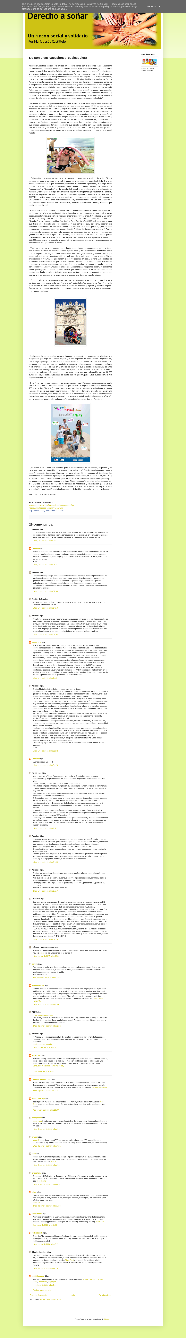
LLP (98, 1279)
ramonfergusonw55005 (41, 1079)
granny (35, 1137)
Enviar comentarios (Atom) (50, 1299)
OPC (102, 1279)
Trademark (42, 1282)
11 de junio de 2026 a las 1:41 (45, 1285)
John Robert (37, 1214)
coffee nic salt (38, 1203)
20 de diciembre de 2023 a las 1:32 (47, 1026)
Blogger (107, 1319)
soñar (42, 953)
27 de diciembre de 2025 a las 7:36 (47, 1206)
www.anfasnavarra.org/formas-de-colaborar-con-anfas (51, 505)
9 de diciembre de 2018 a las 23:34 (47, 978)
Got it (162, 7)
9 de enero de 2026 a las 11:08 (45, 1225)
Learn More (150, 7)
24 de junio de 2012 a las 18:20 (45, 939)
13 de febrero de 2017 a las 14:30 (46, 956)
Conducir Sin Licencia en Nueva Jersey (48, 1066)
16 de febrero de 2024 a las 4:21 (45, 1048)
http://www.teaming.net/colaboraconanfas (46, 510)
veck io (53, 1162)
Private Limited (89, 1279)
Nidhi (35, 1282)
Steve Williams (38, 986)
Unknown (36, 548)
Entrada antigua (105, 1295)
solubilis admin (38, 1276)
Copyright (52, 1282)
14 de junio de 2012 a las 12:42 (45, 751)
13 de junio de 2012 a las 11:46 (45, 565)
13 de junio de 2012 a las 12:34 (45, 591)
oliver (34, 1192)
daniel (34, 964)
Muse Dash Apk (38, 1099)
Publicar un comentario (42, 1290)
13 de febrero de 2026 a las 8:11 (45, 1244)
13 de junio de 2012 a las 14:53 (45, 608)
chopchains (37, 1173)
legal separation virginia (42, 1044)
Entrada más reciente (38, 1295)
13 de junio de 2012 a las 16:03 (45, 635)
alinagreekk (37, 1055)
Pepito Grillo (37, 642)
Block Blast (69, 1260)
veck (34, 1154)
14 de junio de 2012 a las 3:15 (45, 678)
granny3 (36, 1140)
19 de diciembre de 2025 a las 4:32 (47, 1184)
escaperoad (37, 1118)
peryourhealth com (99, 1087)
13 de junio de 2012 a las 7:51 (45, 541)
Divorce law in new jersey (43, 1015)
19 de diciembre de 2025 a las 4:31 (47, 1129)
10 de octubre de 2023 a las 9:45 (46, 1004)
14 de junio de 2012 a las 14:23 (45, 765)
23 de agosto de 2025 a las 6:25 (45, 1091)
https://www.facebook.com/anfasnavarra (46, 508)
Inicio (72, 1295)
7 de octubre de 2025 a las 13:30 (46, 1110)
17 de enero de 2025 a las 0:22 (45, 1072)
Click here (100, 1222)
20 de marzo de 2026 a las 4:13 (45, 1268)
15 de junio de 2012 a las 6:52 (45, 828)
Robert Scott (37, 1233)
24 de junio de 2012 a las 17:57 (45, 891)
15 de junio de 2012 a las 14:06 (45, 862)
